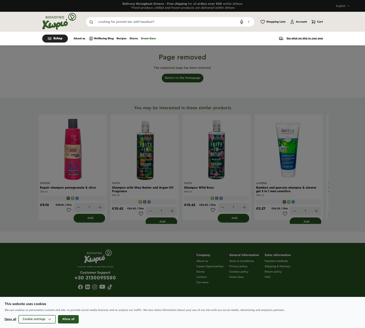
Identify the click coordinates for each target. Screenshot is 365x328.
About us (79, 38)
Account (301, 22)
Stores (133, 38)
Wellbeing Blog (104, 38)
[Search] (91, 22)
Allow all (68, 319)
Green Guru (148, 38)
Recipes (122, 38)
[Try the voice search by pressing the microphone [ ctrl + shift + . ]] (241, 22)
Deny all (10, 319)
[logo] (59, 21)
